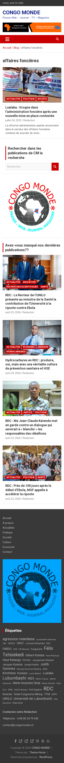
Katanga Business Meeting (29, 669)
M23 (31, 678)
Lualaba (48, 673)
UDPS (54, 694)
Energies (43, 347)
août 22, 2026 (13, 498)
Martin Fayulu (42, 679)
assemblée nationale (46, 639)
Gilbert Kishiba (34, 655)
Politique (28, 99)
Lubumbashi (14, 678)
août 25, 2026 (13, 312)
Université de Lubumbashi (33, 699)
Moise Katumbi (48, 683)
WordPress (45, 757)
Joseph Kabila (31, 664)
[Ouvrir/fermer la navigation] (7, 39)
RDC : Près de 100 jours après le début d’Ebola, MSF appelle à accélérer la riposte (28, 490)
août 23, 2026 (13, 438)
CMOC (20, 643)
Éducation (29, 282)
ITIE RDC (26, 660)
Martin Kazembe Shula (26, 683)
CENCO (11, 643)
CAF (4, 643)
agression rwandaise (19, 639)
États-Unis (18, 703)
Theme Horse (38, 752)
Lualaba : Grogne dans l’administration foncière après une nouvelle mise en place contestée (31, 111)
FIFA (15, 649)
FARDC (7, 649)
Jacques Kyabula (12, 664)
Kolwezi (22, 673)
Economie (29, 347)
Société (42, 99)
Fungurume (36, 649)
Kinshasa (9, 673)
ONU (10, 689)
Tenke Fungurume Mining (28, 694)
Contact (7, 551)
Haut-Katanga (52, 655)
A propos (8, 523)
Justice (27, 412)
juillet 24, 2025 (13, 120)
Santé (44, 286)
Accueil (7, 518)
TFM (47, 694)
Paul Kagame (35, 689)
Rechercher (55, 167)
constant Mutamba (35, 643)
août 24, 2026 (13, 373)
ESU (48, 643)
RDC (48, 689)
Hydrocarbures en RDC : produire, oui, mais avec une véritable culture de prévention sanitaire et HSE (31, 364)
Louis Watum (35, 673)
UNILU (7, 699)
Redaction (29, 120)
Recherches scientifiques (22, 286)
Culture (7, 542)
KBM (45, 669)
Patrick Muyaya (20, 690)
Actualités (13, 99)
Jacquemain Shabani (43, 660)
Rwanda (7, 694)
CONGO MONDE (21, 12)
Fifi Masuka (24, 649)
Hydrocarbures (15, 351)
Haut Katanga (12, 660)
